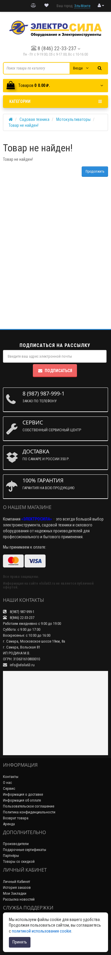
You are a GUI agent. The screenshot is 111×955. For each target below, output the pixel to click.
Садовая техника (34, 119)
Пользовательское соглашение (28, 806)
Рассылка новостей (19, 899)
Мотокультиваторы (73, 119)
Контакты (10, 776)
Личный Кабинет (16, 881)
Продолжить (95, 171)
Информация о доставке (23, 794)
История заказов (17, 887)
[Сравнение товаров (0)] (33, 6)
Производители (16, 843)
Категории (19, 101)
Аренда (9, 824)
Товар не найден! (23, 125)
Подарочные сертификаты (24, 849)
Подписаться (58, 370)
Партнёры (11, 855)
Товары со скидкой (19, 861)
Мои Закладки (14, 893)
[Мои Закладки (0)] (46, 6)
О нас (7, 782)
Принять (19, 942)
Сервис (9, 788)
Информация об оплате (22, 800)
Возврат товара (15, 818)
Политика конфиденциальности (29, 812)
